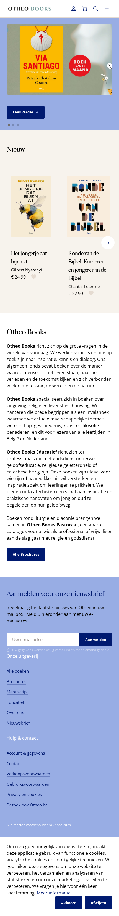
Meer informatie (54, 893)
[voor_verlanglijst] (32, 277)
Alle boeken (18, 671)
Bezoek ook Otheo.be (27, 805)
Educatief (15, 702)
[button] (108, 242)
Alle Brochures (26, 554)
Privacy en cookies (24, 794)
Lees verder (23, 112)
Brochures (16, 681)
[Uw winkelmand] (84, 8)
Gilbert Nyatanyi (26, 270)
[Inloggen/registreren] (73, 8)
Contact (14, 763)
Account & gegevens (26, 753)
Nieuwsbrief (18, 723)
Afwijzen (98, 902)
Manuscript (17, 691)
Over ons (15, 712)
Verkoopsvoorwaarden (28, 773)
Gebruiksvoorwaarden (28, 784)
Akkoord (68, 902)
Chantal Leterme (84, 286)
